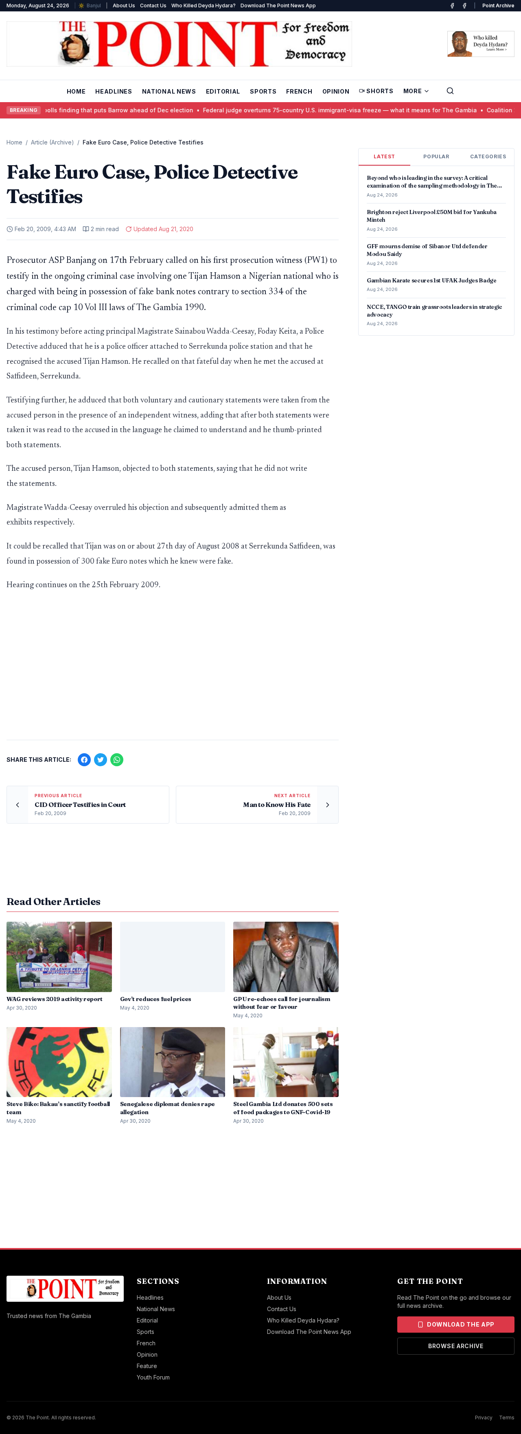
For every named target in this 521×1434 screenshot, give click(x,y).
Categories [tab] (488, 156)
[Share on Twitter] (100, 759)
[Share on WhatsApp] (116, 759)
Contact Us (153, 5)
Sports (263, 91)
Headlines (113, 91)
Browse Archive (456, 1345)
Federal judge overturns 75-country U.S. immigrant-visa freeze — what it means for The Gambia (298, 110)
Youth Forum (153, 1377)
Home (76, 91)
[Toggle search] (450, 90)
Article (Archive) (52, 142)
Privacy (484, 1417)
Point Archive (498, 5)
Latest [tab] (384, 156)
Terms (506, 1417)
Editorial (223, 91)
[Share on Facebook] (84, 759)
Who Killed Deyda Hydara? (203, 5)
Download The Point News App (278, 5)
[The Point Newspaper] (464, 6)
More (412, 90)
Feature (147, 1365)
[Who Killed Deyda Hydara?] (480, 44)
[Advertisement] (173, 670)
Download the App (461, 1324)
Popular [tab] (436, 156)
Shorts (379, 90)
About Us (124, 5)
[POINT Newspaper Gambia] (452, 6)
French (299, 91)
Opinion (336, 91)
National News (169, 91)
